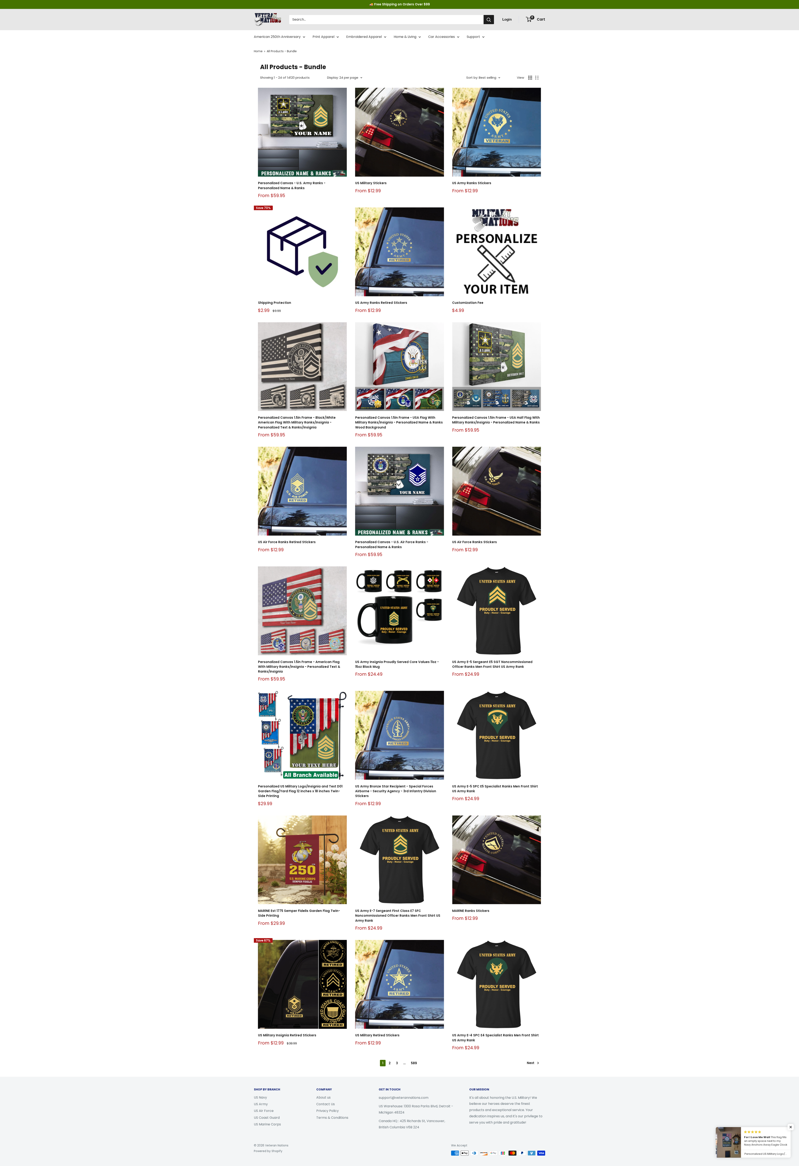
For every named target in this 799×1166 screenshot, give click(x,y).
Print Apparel (323, 36)
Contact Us (325, 1104)
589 (414, 1063)
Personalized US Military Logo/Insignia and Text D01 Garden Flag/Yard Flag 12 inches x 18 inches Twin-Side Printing (300, 791)
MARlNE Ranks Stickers (470, 911)
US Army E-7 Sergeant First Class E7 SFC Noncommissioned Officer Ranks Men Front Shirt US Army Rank (397, 916)
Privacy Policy (327, 1110)
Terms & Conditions (332, 1117)
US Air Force (264, 1110)
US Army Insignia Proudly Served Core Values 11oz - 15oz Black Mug (397, 664)
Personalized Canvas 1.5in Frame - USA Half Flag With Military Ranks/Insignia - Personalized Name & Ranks (496, 420)
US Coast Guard (267, 1117)
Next (530, 1063)
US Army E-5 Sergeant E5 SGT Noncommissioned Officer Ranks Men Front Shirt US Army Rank (492, 664)
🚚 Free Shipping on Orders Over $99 (399, 4)
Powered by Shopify (268, 1151)
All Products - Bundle (282, 51)
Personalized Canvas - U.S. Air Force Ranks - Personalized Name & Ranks (391, 544)
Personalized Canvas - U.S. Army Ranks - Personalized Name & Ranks (291, 185)
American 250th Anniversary (277, 36)
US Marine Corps (267, 1124)
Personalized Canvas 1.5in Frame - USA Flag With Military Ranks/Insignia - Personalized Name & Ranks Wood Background (399, 422)
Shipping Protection (274, 303)
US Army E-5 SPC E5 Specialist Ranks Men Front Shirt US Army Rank (495, 788)
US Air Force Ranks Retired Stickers (287, 542)
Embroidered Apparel (364, 36)
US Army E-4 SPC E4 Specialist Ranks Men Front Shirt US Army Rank (495, 1037)
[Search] (489, 19)
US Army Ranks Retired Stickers (381, 303)
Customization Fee (467, 303)
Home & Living (405, 36)
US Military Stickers (371, 183)
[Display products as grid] (530, 77)
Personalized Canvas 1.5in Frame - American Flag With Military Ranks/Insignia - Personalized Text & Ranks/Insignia (299, 667)
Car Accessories (441, 36)
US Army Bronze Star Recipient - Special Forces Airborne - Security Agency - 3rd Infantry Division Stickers (395, 791)
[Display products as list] (537, 77)
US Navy (260, 1097)
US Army (261, 1104)
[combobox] (386, 19)
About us (323, 1097)
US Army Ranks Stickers (471, 183)
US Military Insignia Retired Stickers (287, 1035)
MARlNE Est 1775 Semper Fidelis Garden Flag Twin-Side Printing (299, 913)
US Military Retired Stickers (377, 1035)
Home (258, 51)
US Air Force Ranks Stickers (474, 542)
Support (473, 36)
